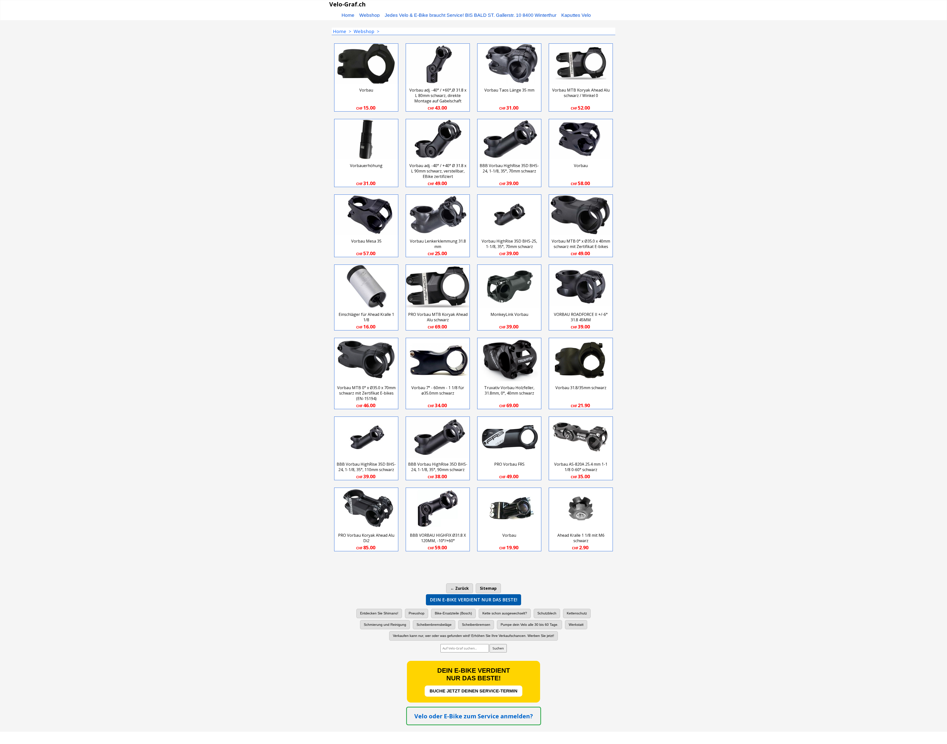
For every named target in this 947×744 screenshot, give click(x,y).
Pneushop (416, 613)
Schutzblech (546, 613)
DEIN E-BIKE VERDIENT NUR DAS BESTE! (473, 600)
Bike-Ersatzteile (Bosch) (453, 613)
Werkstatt (576, 625)
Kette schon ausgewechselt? (504, 613)
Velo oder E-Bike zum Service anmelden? (473, 716)
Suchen (498, 648)
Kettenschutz (577, 613)
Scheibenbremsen (476, 625)
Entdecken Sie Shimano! (379, 613)
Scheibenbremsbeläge (434, 625)
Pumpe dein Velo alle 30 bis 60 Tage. (529, 625)
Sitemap (488, 588)
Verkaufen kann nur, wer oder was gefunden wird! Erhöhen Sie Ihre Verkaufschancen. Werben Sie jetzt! (473, 636)
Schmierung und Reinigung (385, 625)
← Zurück (459, 588)
